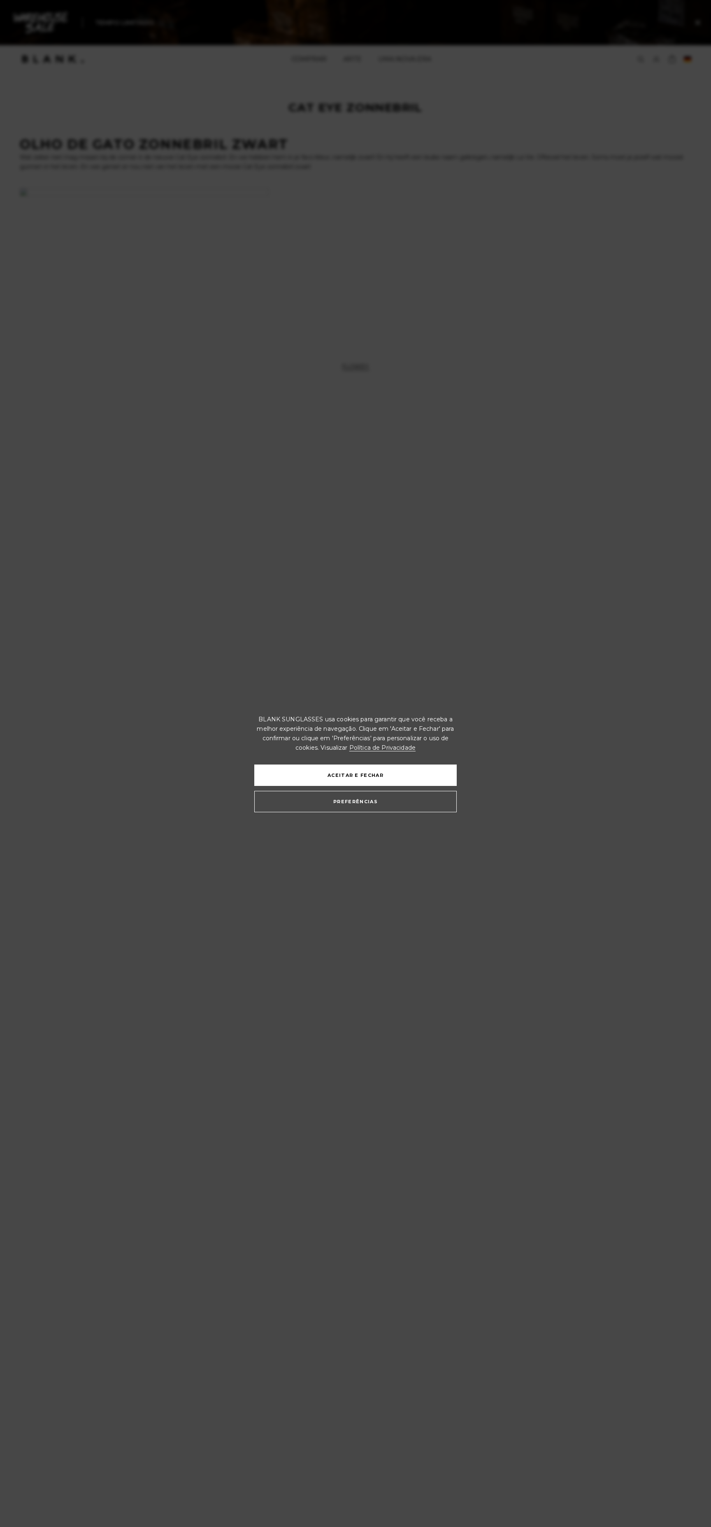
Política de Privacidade (382, 747)
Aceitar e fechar (355, 775)
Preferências (355, 801)
